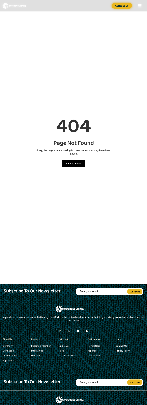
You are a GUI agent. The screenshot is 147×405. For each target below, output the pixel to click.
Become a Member (41, 345)
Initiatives (64, 345)
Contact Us (121, 345)
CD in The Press (67, 355)
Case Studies (94, 355)
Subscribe (134, 291)
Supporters (8, 360)
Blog (61, 350)
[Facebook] (87, 331)
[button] (140, 6)
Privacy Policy (123, 350)
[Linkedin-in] (69, 331)
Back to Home (73, 163)
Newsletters (94, 345)
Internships (37, 350)
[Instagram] (60, 331)
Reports (92, 350)
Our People (8, 350)
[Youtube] (78, 331)
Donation (35, 355)
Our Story (8, 345)
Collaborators (10, 355)
